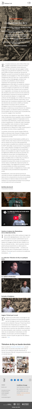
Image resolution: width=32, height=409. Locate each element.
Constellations (16, 18)
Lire (10, 253)
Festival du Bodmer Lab (17, 347)
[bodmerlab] (6, 2)
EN (27, 2)
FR (29, 2)
